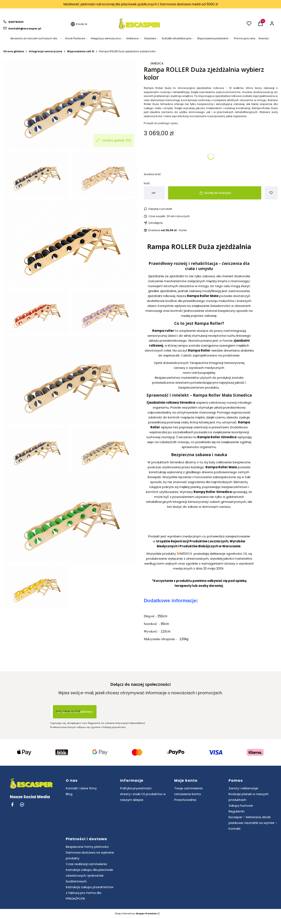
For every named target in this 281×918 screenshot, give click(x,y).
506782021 (15, 22)
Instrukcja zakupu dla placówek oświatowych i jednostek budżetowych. (89, 875)
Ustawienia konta (187, 794)
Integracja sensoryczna (45, 51)
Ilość (147, 183)
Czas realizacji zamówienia (86, 864)
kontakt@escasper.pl (24, 28)
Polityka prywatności (135, 788)
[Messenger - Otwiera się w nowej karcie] (22, 804)
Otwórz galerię (116, 140)
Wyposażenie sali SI (80, 51)
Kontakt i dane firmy (81, 788)
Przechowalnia (185, 800)
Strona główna (13, 51)
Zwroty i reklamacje (243, 788)
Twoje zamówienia (188, 788)
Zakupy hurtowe (241, 805)
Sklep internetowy (136, 913)
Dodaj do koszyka (217, 193)
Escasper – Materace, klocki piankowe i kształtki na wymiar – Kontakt (253, 823)
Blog (69, 794)
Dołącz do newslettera (74, 711)
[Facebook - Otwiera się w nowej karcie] (12, 804)
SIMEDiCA (156, 63)
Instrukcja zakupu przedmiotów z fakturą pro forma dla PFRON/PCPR (89, 893)
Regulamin (237, 811)
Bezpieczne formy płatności (87, 847)
